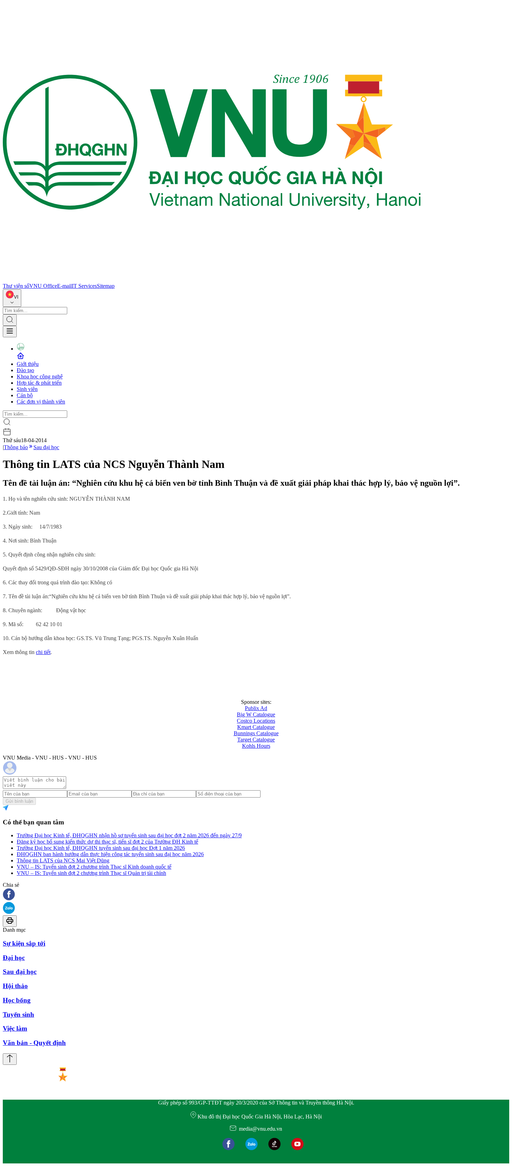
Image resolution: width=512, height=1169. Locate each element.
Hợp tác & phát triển (39, 383)
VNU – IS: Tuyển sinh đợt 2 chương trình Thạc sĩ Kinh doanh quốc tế (94, 867)
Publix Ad (256, 708)
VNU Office (43, 286)
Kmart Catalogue (256, 727)
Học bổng (17, 1000)
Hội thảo (15, 986)
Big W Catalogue (256, 714)
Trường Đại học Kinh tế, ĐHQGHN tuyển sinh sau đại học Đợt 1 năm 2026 (101, 848)
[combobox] (12, 298)
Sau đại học (46, 447)
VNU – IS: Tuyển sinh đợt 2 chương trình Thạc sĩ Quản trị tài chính (91, 873)
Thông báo (16, 447)
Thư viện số (16, 286)
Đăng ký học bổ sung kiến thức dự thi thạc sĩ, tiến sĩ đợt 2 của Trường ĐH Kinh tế (107, 842)
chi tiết (43, 652)
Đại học (14, 957)
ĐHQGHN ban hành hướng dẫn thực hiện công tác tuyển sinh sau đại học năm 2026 (110, 854)
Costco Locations (256, 721)
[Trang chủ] (212, 280)
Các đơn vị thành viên (41, 402)
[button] (256, 895)
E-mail (64, 286)
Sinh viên (27, 389)
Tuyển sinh (18, 1014)
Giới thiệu (28, 364)
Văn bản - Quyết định (34, 1042)
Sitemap (106, 286)
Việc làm (15, 1028)
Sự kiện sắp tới (24, 943)
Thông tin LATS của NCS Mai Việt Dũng (63, 860)
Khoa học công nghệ (40, 376)
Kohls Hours (256, 746)
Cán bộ (25, 395)
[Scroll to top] (10, 1059)
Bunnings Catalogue (256, 733)
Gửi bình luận (19, 801)
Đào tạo (25, 370)
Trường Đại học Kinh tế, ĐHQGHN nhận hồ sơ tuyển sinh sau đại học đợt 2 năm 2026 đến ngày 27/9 (129, 835)
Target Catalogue (256, 740)
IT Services (84, 286)
